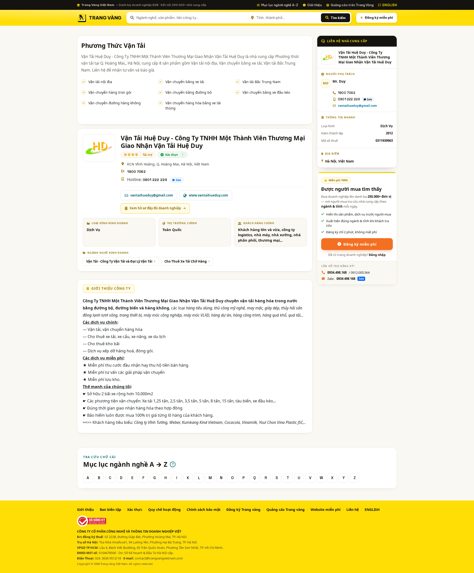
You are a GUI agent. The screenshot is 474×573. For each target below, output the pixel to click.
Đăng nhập (377, 255)
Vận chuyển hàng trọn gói (109, 92)
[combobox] (191, 17)
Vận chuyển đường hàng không (114, 103)
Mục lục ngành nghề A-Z (279, 5)
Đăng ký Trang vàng (243, 509)
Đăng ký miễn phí (379, 17)
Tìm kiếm (338, 18)
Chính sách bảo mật (203, 509)
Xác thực (134, 509)
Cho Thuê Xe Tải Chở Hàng (185, 261)
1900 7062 (136, 171)
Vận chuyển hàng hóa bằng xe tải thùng (193, 105)
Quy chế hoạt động (164, 509)
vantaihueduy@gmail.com (357, 106)
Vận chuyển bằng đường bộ (188, 92)
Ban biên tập (110, 509)
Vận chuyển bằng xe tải (184, 81)
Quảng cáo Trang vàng (285, 509)
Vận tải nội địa (100, 81)
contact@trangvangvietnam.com (159, 558)
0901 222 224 (155, 180)
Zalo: (345, 278)
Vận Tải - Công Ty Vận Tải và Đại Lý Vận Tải (119, 261)
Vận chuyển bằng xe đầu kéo (266, 92)
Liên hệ (352, 509)
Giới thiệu (314, 5)
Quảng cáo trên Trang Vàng (352, 5)
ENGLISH (389, 5)
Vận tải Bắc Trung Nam (261, 81)
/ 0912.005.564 (348, 272)
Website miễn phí (325, 509)
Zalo (178, 180)
